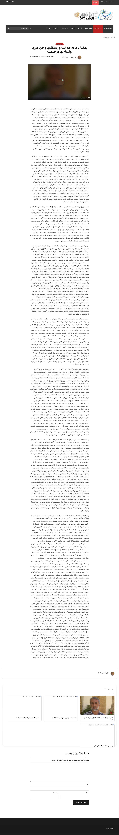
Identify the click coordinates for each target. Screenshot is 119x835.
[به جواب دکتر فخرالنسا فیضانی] (97, 733)
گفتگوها (73, 28)
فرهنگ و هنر (88, 28)
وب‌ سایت (55, 793)
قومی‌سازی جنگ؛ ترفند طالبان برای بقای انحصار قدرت (99, 719)
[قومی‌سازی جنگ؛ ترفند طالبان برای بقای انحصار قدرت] (97, 705)
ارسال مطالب (64, 28)
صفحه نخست (108, 28)
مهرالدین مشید (73, 57)
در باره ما (55, 28)
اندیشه (80, 28)
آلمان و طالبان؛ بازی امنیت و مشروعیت (28, 718)
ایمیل (87, 793)
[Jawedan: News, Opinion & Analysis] (93, 14)
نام (88, 784)
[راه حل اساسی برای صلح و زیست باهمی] (61, 705)
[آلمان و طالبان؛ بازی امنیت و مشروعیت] (24, 705)
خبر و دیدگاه (98, 28)
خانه (112, 37)
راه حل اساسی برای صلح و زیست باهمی (64, 718)
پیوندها (48, 28)
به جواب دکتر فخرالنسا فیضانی (103, 746)
